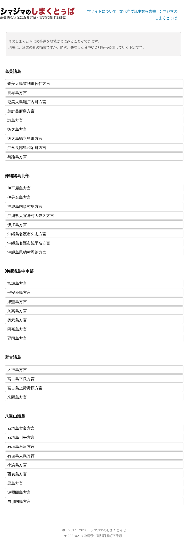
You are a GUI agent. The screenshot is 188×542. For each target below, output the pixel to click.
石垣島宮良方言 (21, 428)
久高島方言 (17, 310)
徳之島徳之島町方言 (24, 138)
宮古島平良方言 (21, 378)
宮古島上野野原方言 (24, 387)
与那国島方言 (19, 501)
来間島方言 (17, 397)
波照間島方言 (19, 492)
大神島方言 (17, 369)
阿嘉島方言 (17, 329)
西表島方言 (17, 474)
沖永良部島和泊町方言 (26, 147)
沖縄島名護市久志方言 (26, 233)
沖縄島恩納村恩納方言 (26, 252)
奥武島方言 (17, 319)
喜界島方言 (17, 92)
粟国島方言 (17, 338)
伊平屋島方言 (19, 188)
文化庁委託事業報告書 (137, 11)
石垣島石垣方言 (21, 446)
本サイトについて (101, 11)
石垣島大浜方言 (21, 455)
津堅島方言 (17, 301)
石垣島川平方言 (21, 437)
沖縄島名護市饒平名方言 (28, 243)
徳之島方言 (17, 129)
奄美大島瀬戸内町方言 (26, 101)
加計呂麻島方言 (21, 110)
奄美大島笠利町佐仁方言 (28, 83)
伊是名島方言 (19, 197)
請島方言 (15, 120)
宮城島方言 (17, 283)
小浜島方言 (17, 464)
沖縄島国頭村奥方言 (24, 206)
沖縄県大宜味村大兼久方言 (30, 215)
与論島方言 (17, 156)
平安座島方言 (19, 292)
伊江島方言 (17, 224)
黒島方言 (15, 483)
